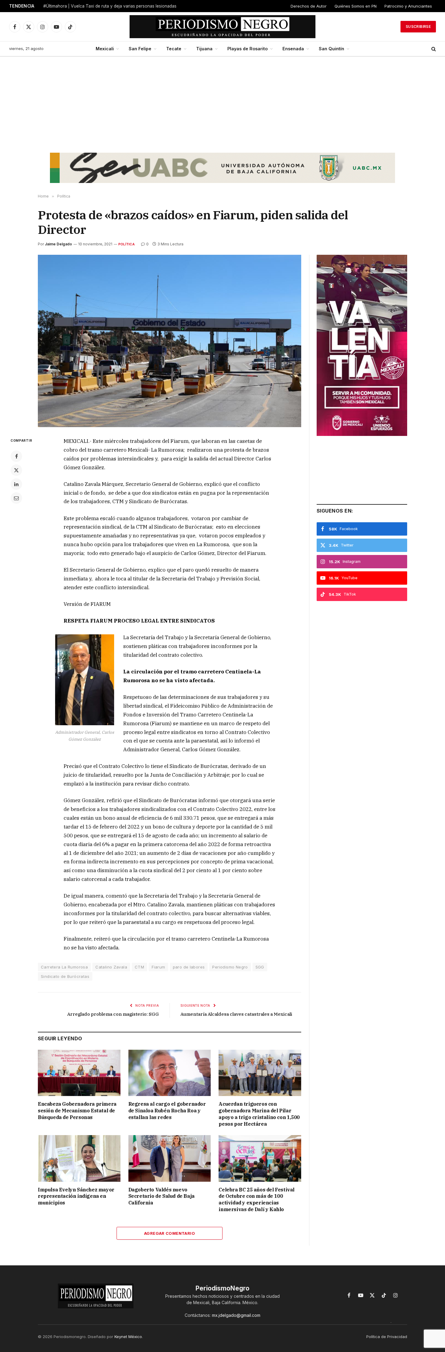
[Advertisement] (222, 102)
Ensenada (293, 48)
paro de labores (189, 967)
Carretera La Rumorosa (64, 967)
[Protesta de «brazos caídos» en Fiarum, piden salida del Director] (169, 341)
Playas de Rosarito (247, 48)
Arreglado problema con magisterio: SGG (113, 1014)
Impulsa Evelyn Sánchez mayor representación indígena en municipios (76, 1196)
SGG (259, 967)
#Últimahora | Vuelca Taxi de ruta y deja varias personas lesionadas (109, 6)
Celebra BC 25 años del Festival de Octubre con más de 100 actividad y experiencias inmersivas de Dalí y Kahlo (257, 1199)
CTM (139, 967)
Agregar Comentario (169, 1233)
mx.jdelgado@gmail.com (236, 1315)
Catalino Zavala (111, 967)
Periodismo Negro (230, 967)
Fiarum (158, 967)
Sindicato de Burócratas (65, 976)
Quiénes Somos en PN (356, 6)
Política (126, 244)
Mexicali (105, 48)
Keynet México (128, 1336)
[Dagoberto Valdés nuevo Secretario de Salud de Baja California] (169, 1158)
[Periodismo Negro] (223, 26)
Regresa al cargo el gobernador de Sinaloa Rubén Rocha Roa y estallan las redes (167, 1110)
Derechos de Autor (309, 6)
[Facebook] (16, 456)
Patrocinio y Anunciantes (408, 6)
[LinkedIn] (16, 484)
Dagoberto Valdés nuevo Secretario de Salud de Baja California (161, 1196)
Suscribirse (418, 26)
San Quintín (331, 48)
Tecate (173, 48)
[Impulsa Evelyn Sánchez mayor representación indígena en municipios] (79, 1158)
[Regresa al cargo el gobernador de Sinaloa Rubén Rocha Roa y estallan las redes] (169, 1073)
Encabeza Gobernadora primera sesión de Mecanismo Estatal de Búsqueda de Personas (77, 1110)
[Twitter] (16, 470)
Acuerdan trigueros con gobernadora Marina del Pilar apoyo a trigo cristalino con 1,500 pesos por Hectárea (259, 1114)
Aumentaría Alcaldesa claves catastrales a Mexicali (236, 1014)
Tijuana (204, 48)
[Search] (433, 49)
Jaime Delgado (58, 244)
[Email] (16, 498)
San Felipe (140, 48)
